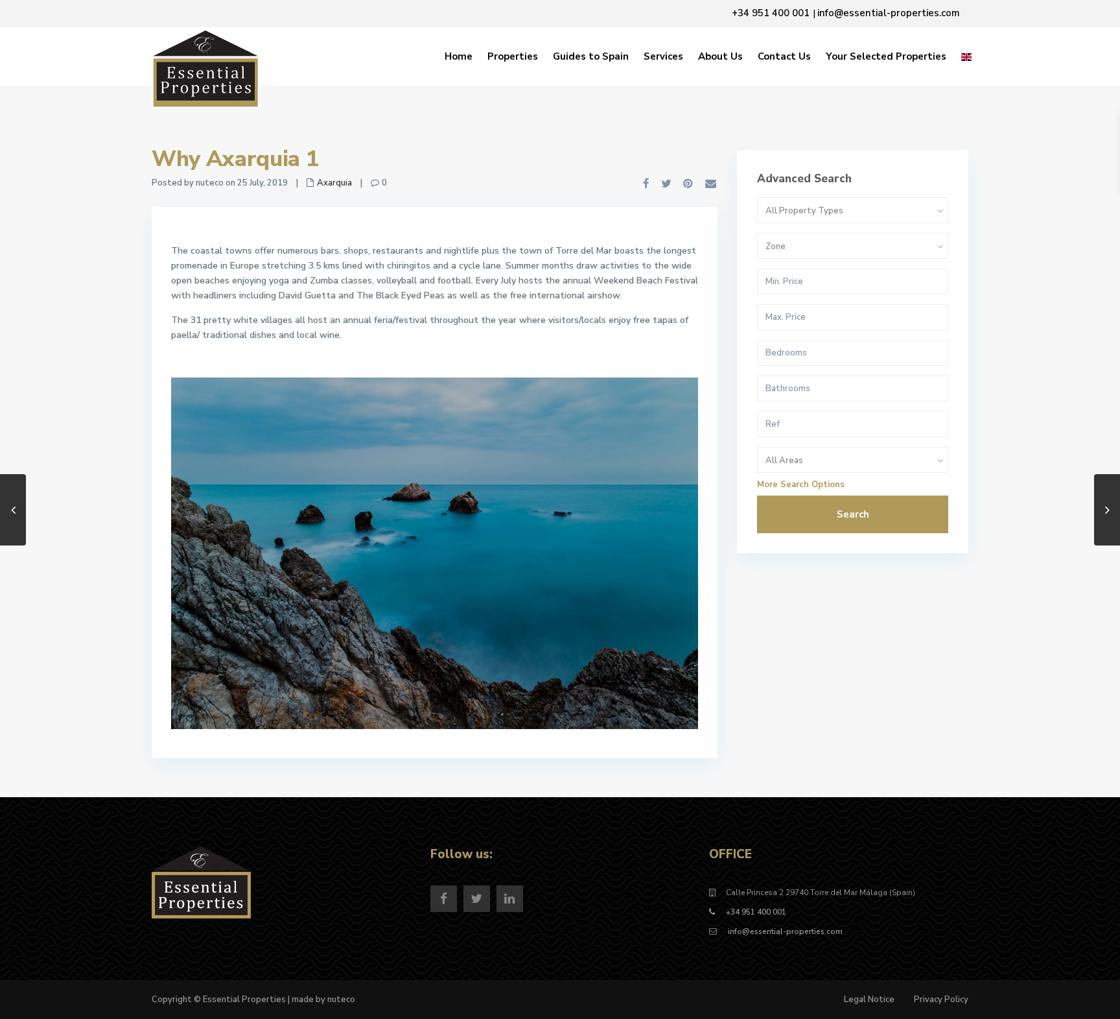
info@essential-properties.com (784, 931)
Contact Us (784, 56)
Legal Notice (869, 999)
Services (663, 56)
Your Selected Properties (886, 56)
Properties (512, 56)
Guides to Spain (591, 56)
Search (853, 514)
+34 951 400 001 (756, 912)
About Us (720, 56)
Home (458, 56)
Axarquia (334, 183)
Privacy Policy (941, 999)
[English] (966, 56)
